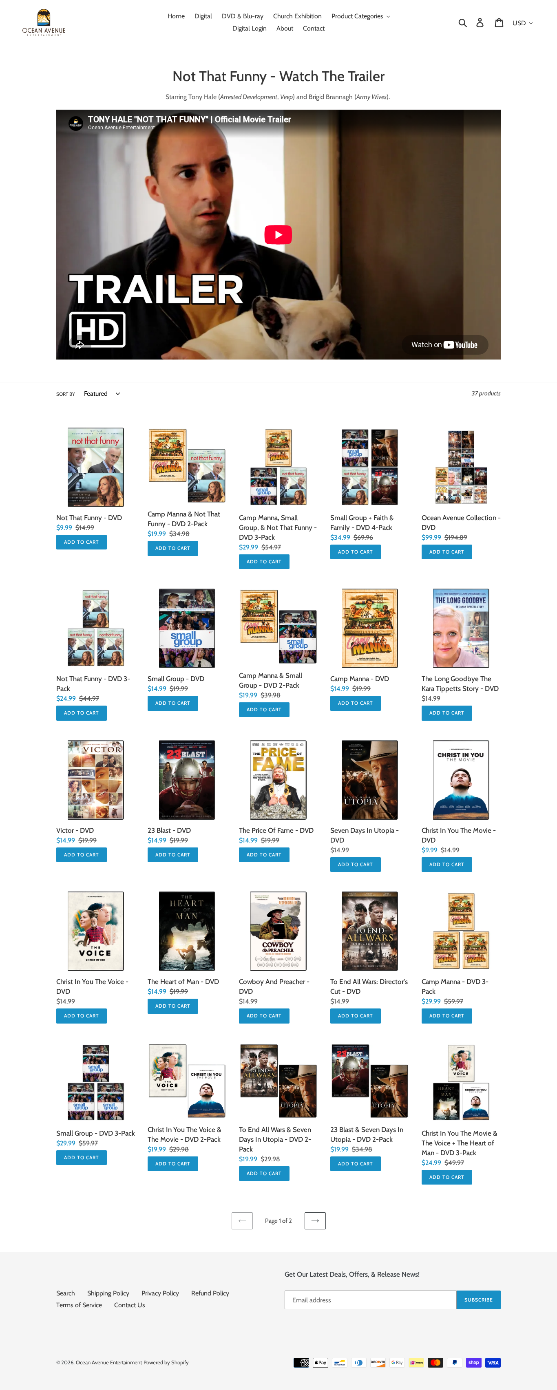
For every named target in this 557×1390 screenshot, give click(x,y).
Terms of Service (79, 1305)
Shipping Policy (108, 1293)
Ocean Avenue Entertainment (109, 1362)
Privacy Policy (160, 1293)
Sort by (65, 394)
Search (65, 1293)
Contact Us (129, 1305)
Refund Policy (210, 1293)
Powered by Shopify (166, 1362)
